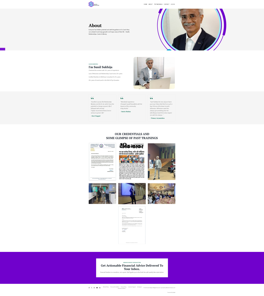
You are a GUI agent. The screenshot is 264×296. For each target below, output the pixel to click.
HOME (145, 4)
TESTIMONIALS (158, 4)
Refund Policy (106, 287)
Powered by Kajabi (171, 292)
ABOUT (151, 4)
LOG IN (173, 4)
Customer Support (132, 287)
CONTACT (166, 4)
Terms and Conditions (114, 287)
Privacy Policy (123, 287)
